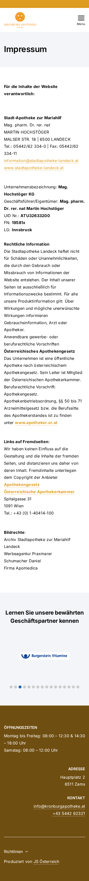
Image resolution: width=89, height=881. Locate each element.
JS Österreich (46, 861)
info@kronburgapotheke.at (59, 806)
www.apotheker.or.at (36, 422)
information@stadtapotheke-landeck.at (41, 160)
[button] (11, 686)
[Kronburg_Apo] (20, 13)
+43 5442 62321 (69, 813)
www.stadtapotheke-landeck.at (34, 167)
